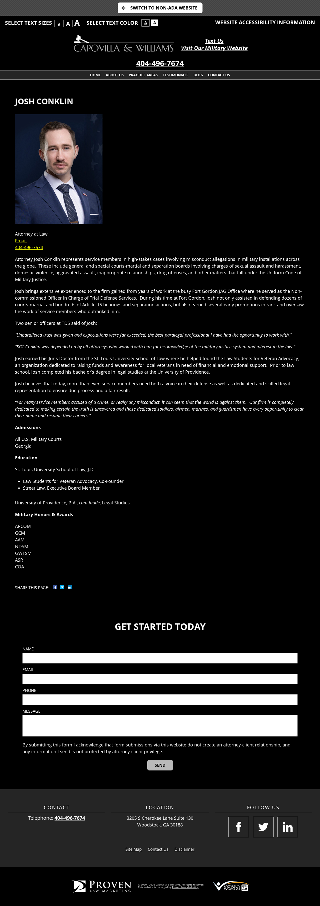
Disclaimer (184, 849)
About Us (115, 75)
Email (21, 241)
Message (31, 711)
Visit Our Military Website (214, 48)
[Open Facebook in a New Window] (238, 827)
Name (28, 649)
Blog (198, 75)
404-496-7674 (160, 63)
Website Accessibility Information (265, 22)
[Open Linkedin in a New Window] (288, 827)
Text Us (214, 40)
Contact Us (219, 75)
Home (95, 75)
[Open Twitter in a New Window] (263, 827)
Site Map (134, 849)
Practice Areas (143, 75)
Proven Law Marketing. (185, 887)
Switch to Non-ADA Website (164, 8)
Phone (29, 690)
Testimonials (175, 75)
